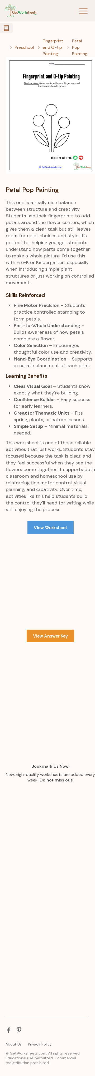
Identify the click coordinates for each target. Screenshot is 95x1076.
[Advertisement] (47, 592)
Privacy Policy (40, 1044)
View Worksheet (50, 527)
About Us (14, 1044)
